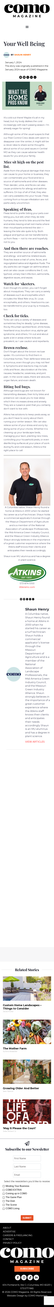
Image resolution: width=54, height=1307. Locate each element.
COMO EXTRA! (14, 1190)
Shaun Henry (22, 54)
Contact (8, 1239)
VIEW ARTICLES (35, 741)
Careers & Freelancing (17, 1235)
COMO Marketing (37, 1295)
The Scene (11, 1205)
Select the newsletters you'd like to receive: (27, 1181)
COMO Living (12, 1208)
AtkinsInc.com (27, 587)
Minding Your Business (17, 1186)
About (7, 1227)
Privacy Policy (12, 1242)
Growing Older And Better (21, 1088)
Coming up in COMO (16, 1193)
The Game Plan (14, 1197)
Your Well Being (26, 43)
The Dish (10, 1201)
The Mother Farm (15, 1048)
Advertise (9, 1231)
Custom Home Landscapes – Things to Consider (22, 1007)
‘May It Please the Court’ (19, 1128)
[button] (27, 27)
